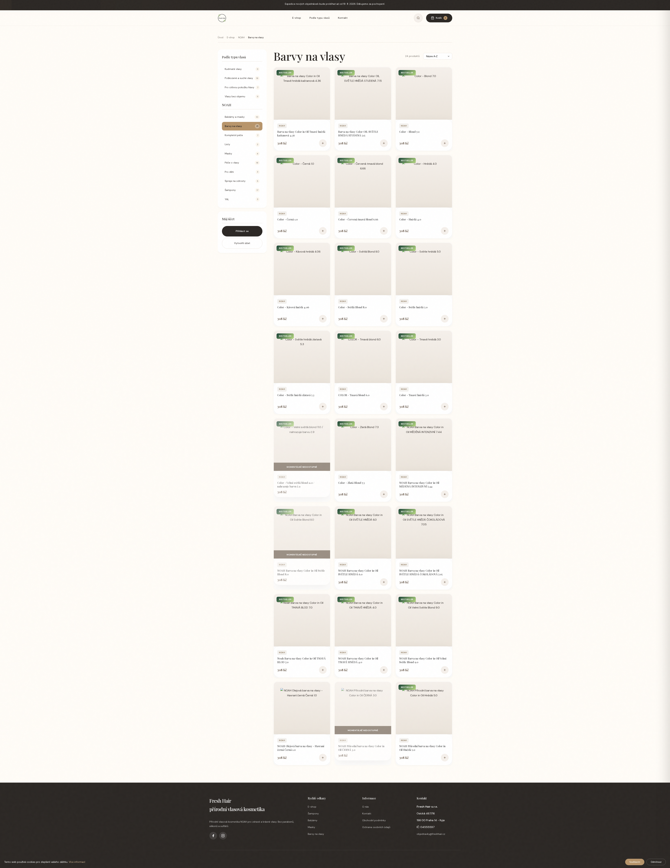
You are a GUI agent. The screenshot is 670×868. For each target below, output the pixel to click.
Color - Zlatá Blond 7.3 (351, 482)
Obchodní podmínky (374, 820)
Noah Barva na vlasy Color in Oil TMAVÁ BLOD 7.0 (301, 660)
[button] (242, 221)
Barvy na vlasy (316, 834)
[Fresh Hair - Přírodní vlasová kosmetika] (222, 18)
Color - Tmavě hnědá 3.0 (414, 395)
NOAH (241, 37)
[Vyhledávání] (418, 18)
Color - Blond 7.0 (409, 131)
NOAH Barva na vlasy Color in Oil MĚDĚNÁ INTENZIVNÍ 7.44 (419, 484)
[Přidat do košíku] (323, 143)
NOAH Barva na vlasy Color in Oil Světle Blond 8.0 (301, 572)
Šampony (313, 813)
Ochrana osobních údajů (376, 827)
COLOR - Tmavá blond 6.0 (353, 395)
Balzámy (312, 820)
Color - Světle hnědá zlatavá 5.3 (295, 395)
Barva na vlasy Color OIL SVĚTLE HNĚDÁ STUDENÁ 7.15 (358, 133)
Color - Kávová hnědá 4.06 (293, 307)
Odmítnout (656, 862)
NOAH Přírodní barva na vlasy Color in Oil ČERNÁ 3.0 (361, 748)
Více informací (77, 861)
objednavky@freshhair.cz (431, 834)
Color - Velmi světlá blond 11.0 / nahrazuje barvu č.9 (295, 484)
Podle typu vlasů (320, 17)
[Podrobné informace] (302, 93)
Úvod (220, 37)
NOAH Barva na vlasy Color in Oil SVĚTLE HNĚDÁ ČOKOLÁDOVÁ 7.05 (420, 572)
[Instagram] (223, 836)
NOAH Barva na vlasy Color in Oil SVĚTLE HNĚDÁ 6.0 (358, 572)
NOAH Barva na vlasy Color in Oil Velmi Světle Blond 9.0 (422, 660)
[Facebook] (213, 836)
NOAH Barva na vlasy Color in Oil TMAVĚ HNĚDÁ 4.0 (358, 660)
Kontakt (343, 17)
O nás (365, 806)
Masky (311, 827)
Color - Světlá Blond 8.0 (352, 307)
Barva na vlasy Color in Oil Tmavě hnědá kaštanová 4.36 (301, 133)
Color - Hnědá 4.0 (410, 219)
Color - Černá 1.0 (287, 219)
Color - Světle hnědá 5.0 (413, 307)
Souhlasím (634, 862)
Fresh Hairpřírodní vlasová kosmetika (237, 804)
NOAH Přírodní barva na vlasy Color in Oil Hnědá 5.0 (422, 748)
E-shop (296, 17)
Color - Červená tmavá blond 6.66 (358, 219)
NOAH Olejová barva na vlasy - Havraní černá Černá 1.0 (300, 748)
